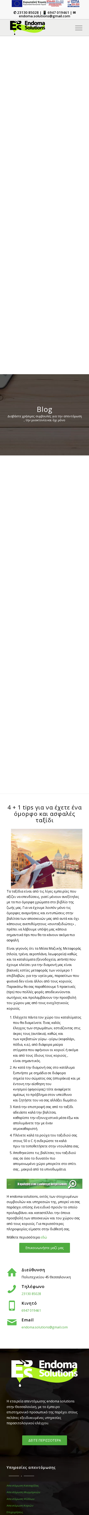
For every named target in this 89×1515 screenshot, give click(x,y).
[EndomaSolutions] (37, 27)
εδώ (44, 1237)
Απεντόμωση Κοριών (20, 1505)
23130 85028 (28, 12)
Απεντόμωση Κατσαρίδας (23, 1485)
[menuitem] (45, 4)
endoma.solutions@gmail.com (44, 16)
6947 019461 (58, 12)
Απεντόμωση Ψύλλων (20, 1499)
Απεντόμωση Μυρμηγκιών (23, 1492)
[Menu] (76, 27)
